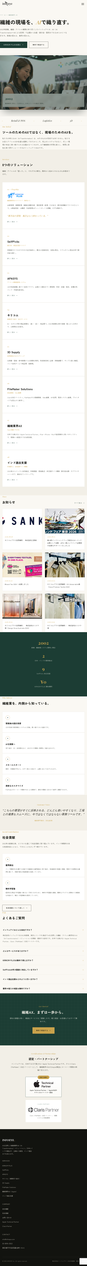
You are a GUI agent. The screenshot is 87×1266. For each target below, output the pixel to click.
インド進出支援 (7, 1196)
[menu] (83, 4)
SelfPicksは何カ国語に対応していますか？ (20, 969)
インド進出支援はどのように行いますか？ (20, 979)
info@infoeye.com (8, 1239)
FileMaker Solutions (9, 1187)
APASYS (5, 1174)
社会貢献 (5, 1213)
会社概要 (5, 1209)
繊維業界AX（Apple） (9, 1191)
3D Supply (5, 1183)
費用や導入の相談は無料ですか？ (16, 988)
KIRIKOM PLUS (7, 1166)
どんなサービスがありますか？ (15, 951)
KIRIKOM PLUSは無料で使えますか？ (18, 960)
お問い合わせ (6, 1218)
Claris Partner (7, 1226)
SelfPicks (5, 1170)
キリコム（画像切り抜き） (11, 1179)
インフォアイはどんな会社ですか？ (17, 930)
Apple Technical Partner (10, 1222)
